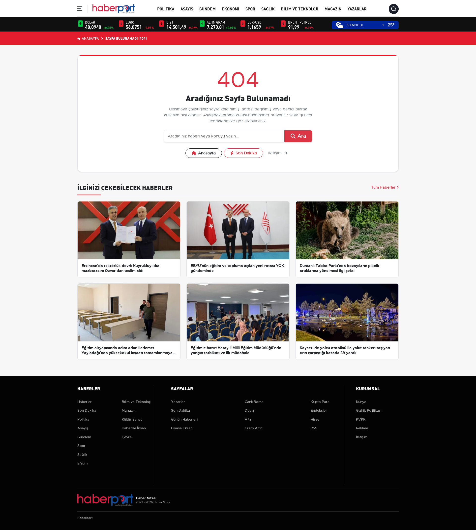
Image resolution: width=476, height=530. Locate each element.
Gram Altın (253, 428)
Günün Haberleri (184, 419)
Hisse (315, 419)
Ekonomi (230, 8)
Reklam (362, 428)
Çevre (127, 437)
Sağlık (268, 8)
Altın (248, 419)
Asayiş (186, 8)
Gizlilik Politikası (368, 410)
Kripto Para (320, 401)
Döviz (249, 410)
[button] (79, 9)
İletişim (275, 153)
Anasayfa (90, 38)
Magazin (333, 8)
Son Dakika (246, 153)
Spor (250, 8)
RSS (314, 428)
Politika (165, 8)
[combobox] (365, 25)
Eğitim (82, 463)
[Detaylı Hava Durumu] (339, 25)
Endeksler (319, 410)
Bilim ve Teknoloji (299, 8)
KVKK (360, 419)
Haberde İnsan (134, 428)
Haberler (84, 401)
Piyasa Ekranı (182, 428)
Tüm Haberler (383, 187)
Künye (361, 401)
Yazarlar (357, 8)
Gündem (207, 8)
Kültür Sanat (132, 419)
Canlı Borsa (254, 401)
